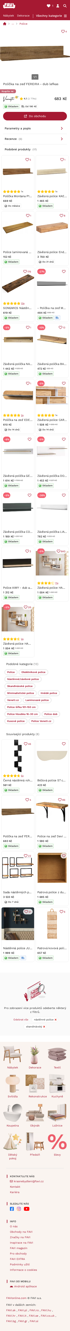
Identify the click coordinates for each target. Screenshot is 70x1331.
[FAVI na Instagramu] (19, 1209)
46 (29, 744)
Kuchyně (57, 1096)
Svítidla (13, 1096)
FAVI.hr (11, 1315)
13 (64, 327)
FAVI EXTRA (17, 1258)
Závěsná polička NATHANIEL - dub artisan (31, 364)
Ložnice (57, 1125)
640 (63, 551)
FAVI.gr (23, 1321)
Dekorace (23, 15)
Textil (57, 1067)
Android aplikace (25, 1286)
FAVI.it (22, 1315)
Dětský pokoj (12, 1156)
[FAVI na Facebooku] (12, 1209)
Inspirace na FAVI (21, 1242)
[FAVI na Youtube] (26, 1209)
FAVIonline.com (16, 1298)
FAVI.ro (35, 1310)
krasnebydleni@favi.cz (29, 1181)
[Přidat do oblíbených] (64, 271)
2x (22, 415)
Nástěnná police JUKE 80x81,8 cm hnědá (31, 948)
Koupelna (13, 1125)
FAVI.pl (23, 1310)
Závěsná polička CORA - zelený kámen (29, 532)
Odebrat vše (20, 1019)
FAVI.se (34, 1315)
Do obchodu (37, 116)
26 (29, 607)
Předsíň (35, 1154)
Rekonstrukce (37, 1096)
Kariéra (14, 1192)
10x (22, 303)
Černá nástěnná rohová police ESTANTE (30, 780)
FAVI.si (34, 1321)
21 (30, 911)
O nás (14, 1226)
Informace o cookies (23, 1269)
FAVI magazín (18, 1248)
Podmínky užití (20, 1264)
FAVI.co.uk (48, 1315)
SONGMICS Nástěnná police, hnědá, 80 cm (32, 308)
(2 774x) (32, 98)
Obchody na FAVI (21, 1231)
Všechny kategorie (49, 15)
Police (23, 23)
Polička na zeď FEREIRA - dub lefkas (28, 836)
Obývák (35, 1125)
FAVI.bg (11, 1321)
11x (56, 583)
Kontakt (15, 1186)
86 (63, 799)
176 (29, 271)
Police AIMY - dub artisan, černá (25, 587)
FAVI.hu (46, 1310)
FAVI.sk (11, 1310)
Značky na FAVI (20, 1237)
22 (29, 855)
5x (22, 775)
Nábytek (8, 15)
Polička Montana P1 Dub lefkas (24, 196)
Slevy (57, 1154)
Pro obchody (18, 1253)
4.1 (25, 98)
